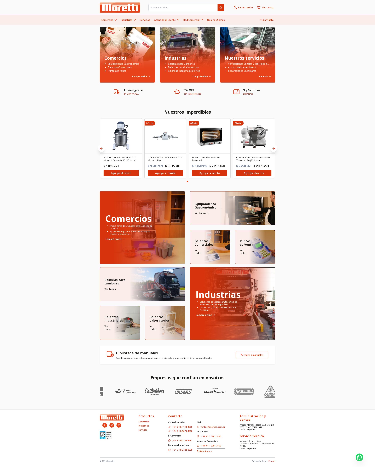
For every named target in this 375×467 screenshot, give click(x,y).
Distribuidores (204, 451)
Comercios (143, 421)
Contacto (268, 20)
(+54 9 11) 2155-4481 (182, 440)
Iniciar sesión (245, 7)
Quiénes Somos (216, 20)
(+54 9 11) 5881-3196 (211, 436)
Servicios (145, 20)
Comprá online (113, 239)
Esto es (271, 461)
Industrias (143, 425)
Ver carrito (268, 7)
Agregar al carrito (121, 173)
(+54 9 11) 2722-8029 (182, 449)
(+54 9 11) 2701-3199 (211, 445)
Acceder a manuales (252, 355)
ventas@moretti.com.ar (213, 427)
